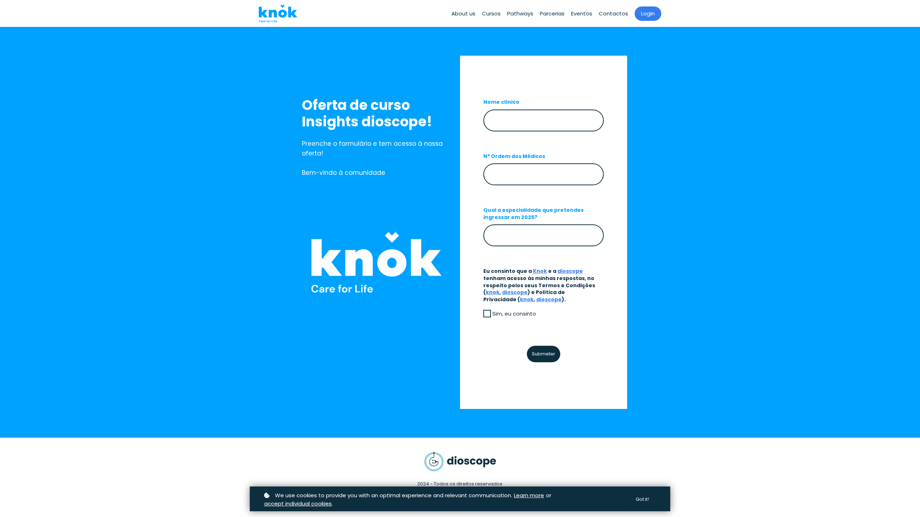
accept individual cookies (298, 503)
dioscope (570, 271)
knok (493, 292)
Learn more (529, 495)
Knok (540, 271)
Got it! (642, 499)
